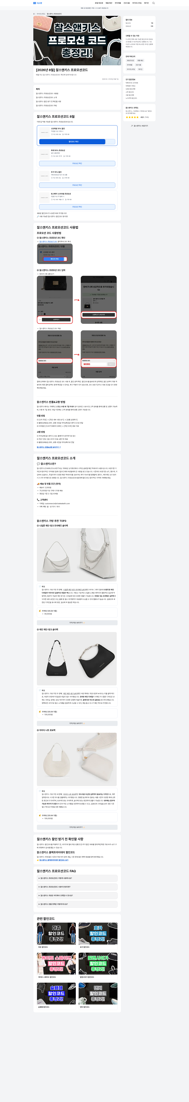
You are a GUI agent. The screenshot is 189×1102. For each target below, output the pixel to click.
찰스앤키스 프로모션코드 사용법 (47, 93)
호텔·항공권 (99, 3)
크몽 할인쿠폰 (130, 95)
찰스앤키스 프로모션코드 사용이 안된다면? (55, 887)
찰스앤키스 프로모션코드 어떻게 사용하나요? (56, 878)
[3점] (132, 117)
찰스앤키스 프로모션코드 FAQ (46, 106)
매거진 (146, 3)
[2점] (129, 117)
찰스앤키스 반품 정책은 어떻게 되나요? (54, 904)
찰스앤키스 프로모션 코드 (48, 242)
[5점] (137, 117)
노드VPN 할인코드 (131, 98)
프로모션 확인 (77, 163)
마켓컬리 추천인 (130, 86)
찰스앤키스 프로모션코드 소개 (46, 97)
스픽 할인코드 (130, 92)
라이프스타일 (137, 3)
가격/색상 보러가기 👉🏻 (77, 623)
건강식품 (127, 3)
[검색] (153, 3)
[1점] (127, 117)
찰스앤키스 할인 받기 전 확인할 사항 (48, 101)
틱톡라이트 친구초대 (132, 83)
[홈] (37, 3)
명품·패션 (109, 3)
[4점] (135, 117)
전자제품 (118, 3)
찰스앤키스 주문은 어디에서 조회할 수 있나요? (57, 895)
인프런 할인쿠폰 (130, 89)
